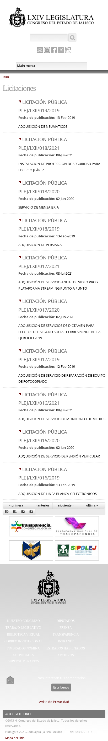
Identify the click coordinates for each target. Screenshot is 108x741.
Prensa (66, 628)
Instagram (47, 50)
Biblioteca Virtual (23, 634)
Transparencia (66, 634)
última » (92, 505)
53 (31, 512)
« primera (16, 505)
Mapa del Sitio (15, 738)
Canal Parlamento (40, 50)
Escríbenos (61, 687)
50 (7, 512)
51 (15, 512)
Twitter (61, 50)
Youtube (68, 50)
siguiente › (65, 505)
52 (23, 512)
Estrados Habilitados (65, 648)
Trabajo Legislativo (23, 628)
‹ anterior (42, 505)
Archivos (65, 655)
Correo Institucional (23, 641)
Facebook (54, 50)
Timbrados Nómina (23, 648)
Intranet (66, 641)
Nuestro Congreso (23, 621)
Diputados (66, 621)
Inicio (6, 76)
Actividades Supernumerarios (23, 658)
